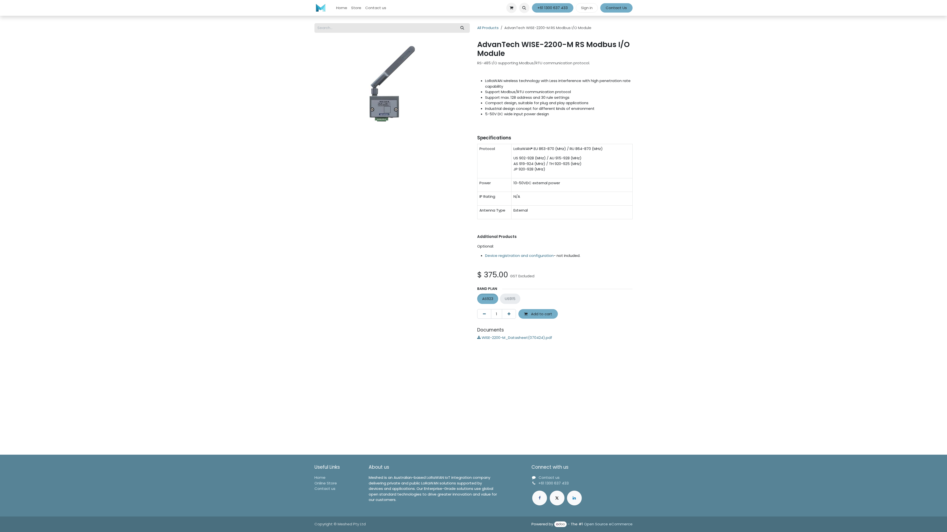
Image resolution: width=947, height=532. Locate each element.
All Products (488, 27)
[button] (524, 8)
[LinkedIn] (574, 498)
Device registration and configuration (519, 255)
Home (320, 477)
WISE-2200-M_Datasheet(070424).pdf (516, 337)
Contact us (324, 488)
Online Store (325, 483)
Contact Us (616, 7)
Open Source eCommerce (608, 524)
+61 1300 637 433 (552, 7)
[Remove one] (484, 314)
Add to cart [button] (541, 313)
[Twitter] (557, 498)
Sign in (587, 7)
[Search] (462, 28)
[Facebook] (539, 498)
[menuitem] (341, 8)
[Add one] (509, 314)
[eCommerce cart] (511, 8)
